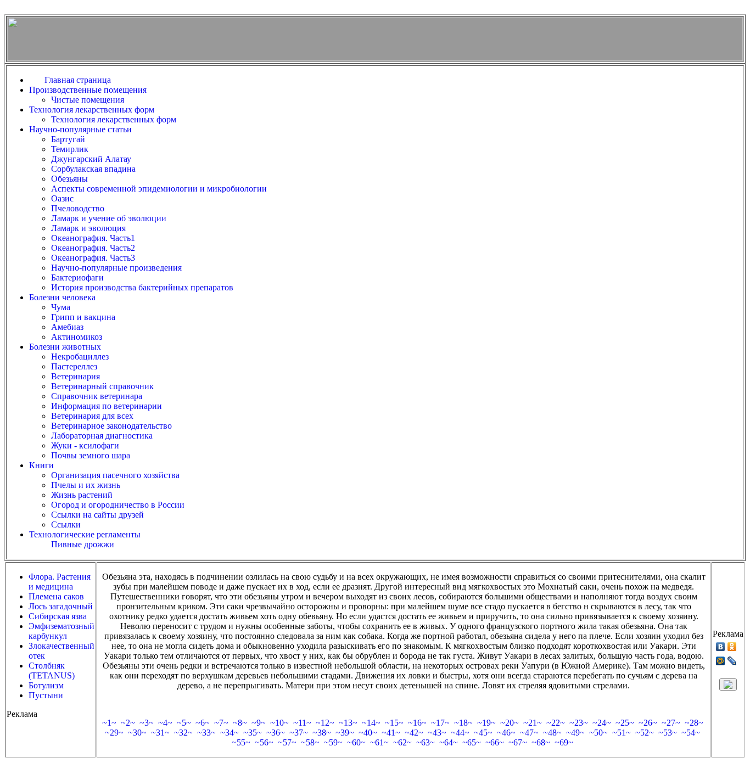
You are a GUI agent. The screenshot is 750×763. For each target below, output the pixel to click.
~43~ (437, 732)
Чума (60, 307)
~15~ (394, 722)
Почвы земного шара (90, 455)
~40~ (368, 732)
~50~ (598, 732)
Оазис (62, 198)
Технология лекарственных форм (91, 109)
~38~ (321, 732)
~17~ (440, 722)
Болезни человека (62, 297)
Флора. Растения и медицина (60, 581)
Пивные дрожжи (82, 544)
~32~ (183, 732)
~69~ (564, 742)
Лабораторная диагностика (102, 435)
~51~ (621, 732)
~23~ (578, 722)
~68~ (540, 742)
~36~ (275, 732)
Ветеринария (75, 376)
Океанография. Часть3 (93, 257)
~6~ (202, 722)
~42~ (414, 732)
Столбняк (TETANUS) (52, 670)
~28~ (694, 722)
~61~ (379, 742)
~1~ (109, 722)
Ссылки (66, 524)
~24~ (601, 722)
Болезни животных (65, 346)
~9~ (258, 722)
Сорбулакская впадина (93, 168)
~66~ (494, 742)
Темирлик (69, 149)
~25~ (624, 722)
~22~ (555, 722)
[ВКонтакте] (720, 646)
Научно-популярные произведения (116, 267)
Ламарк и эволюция (88, 228)
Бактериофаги (77, 277)
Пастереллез (74, 366)
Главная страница (80, 80)
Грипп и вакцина (83, 317)
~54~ (690, 732)
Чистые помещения (87, 99)
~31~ (160, 732)
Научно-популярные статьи (80, 129)
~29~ (114, 732)
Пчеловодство (77, 208)
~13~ (348, 722)
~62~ (402, 742)
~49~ (575, 732)
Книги (41, 465)
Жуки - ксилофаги (85, 445)
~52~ (644, 732)
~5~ (184, 722)
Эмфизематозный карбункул (61, 631)
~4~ (165, 722)
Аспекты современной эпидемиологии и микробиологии (159, 188)
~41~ (391, 732)
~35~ (252, 732)
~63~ (425, 742)
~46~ (506, 732)
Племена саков (56, 596)
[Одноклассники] (732, 646)
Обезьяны (69, 178)
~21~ (532, 722)
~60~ (356, 742)
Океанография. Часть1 (93, 238)
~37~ (298, 732)
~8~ (240, 722)
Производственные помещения (88, 89)
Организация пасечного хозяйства (115, 475)
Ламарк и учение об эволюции (108, 218)
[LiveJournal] (732, 661)
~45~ (483, 732)
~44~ (460, 732)
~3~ (146, 722)
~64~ (448, 742)
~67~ (517, 742)
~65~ (471, 742)
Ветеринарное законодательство (111, 425)
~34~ (229, 732)
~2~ (128, 722)
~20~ (509, 722)
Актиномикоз (76, 336)
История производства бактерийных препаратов (142, 287)
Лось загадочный (61, 606)
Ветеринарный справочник (102, 386)
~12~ (325, 722)
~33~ (206, 732)
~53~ (667, 732)
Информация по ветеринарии (106, 406)
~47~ (529, 732)
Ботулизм (46, 685)
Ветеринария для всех (92, 415)
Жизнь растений (82, 495)
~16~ (417, 722)
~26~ (648, 722)
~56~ (264, 742)
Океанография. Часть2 (93, 248)
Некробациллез (80, 356)
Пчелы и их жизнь (85, 485)
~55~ (241, 742)
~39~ (344, 732)
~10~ (279, 722)
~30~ (137, 732)
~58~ (310, 742)
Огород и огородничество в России (117, 504)
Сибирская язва (58, 616)
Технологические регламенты (85, 534)
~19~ (486, 722)
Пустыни (46, 695)
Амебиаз (67, 327)
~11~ (302, 722)
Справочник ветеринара (96, 396)
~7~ (221, 722)
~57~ (287, 742)
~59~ (333, 742)
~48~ (552, 732)
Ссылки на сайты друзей (97, 514)
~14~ (371, 722)
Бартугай (68, 139)
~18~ (463, 722)
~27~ (671, 722)
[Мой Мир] (720, 661)
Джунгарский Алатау (91, 159)
